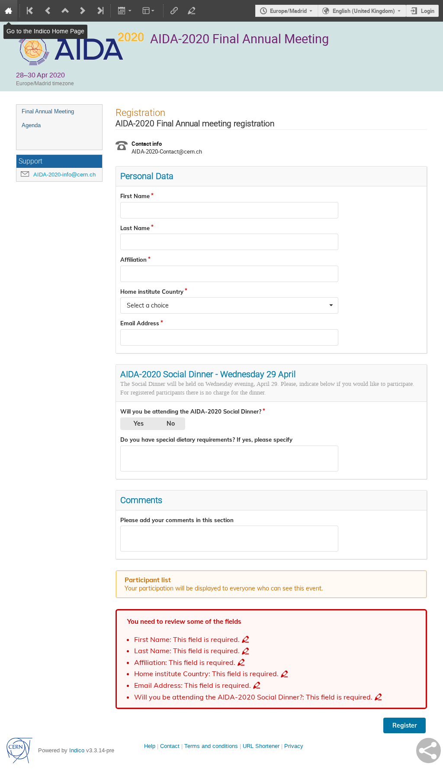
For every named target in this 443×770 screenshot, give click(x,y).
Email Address (139, 323)
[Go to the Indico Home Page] (8, 11)
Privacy (293, 746)
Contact (170, 746)
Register (404, 725)
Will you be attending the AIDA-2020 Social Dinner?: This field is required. (253, 697)
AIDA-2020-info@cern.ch (64, 174)
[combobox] (229, 305)
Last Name (135, 228)
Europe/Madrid (288, 11)
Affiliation (133, 259)
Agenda (31, 125)
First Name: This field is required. (187, 639)
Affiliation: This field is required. (184, 662)
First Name (135, 195)
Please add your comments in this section (177, 520)
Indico (76, 750)
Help (149, 746)
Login (427, 11)
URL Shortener (261, 746)
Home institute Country (151, 291)
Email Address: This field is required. (192, 685)
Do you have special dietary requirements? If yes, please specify (206, 439)
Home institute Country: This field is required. (206, 674)
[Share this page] (428, 751)
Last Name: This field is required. (187, 651)
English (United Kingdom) (364, 11)
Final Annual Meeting (48, 111)
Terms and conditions (211, 746)
